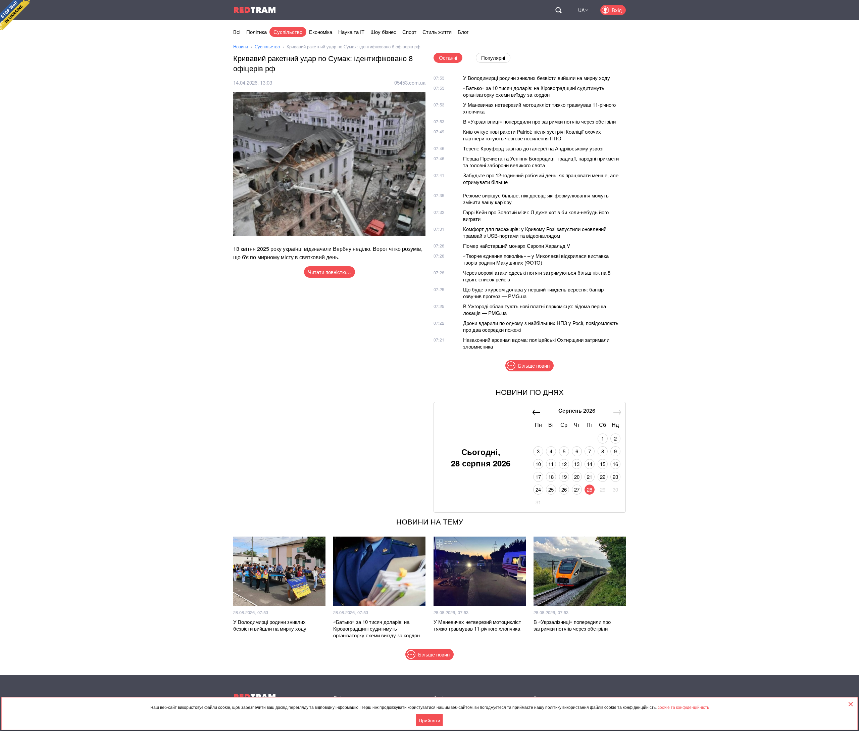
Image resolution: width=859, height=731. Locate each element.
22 (602, 476)
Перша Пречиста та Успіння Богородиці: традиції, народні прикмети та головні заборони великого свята (541, 162)
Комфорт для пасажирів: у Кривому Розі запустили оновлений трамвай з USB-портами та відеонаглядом (534, 232)
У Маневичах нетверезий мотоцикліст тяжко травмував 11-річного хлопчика (539, 108)
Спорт (409, 31)
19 (564, 476)
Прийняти (429, 720)
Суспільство (287, 31)
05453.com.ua (409, 82)
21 (589, 476)
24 (538, 489)
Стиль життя (437, 31)
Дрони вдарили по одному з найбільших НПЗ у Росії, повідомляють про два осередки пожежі (540, 326)
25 (551, 489)
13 (576, 463)
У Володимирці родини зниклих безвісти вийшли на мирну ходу (536, 77)
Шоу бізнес (383, 31)
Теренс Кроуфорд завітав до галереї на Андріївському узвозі (533, 148)
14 (589, 463)
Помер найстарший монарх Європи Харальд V (516, 245)
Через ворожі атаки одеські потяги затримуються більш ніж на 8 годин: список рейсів (536, 276)
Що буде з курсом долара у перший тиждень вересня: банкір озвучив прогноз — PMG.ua (533, 293)
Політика (256, 31)
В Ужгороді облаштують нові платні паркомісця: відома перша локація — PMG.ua (534, 309)
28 (589, 489)
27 (576, 489)
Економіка (320, 31)
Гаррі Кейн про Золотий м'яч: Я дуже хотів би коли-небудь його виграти (536, 215)
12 (564, 463)
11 (551, 463)
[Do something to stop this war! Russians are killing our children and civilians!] (15, 15)
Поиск (558, 10)
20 (576, 476)
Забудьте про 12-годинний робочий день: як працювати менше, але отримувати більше (540, 178)
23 (615, 476)
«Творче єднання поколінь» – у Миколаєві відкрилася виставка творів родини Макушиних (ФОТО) (536, 259)
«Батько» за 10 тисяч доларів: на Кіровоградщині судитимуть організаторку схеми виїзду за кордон (533, 91)
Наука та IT (351, 31)
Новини (240, 46)
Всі (236, 31)
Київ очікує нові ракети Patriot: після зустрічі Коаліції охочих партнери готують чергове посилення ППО (532, 135)
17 (538, 476)
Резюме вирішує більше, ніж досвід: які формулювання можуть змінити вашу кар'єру (536, 198)
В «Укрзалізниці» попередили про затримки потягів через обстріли (539, 121)
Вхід (617, 9)
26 (564, 489)
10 (538, 463)
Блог (463, 31)
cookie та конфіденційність (683, 707)
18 (551, 476)
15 (602, 463)
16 (615, 463)
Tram (254, 10)
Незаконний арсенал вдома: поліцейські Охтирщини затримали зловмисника (536, 343)
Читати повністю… (329, 271)
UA (581, 10)
